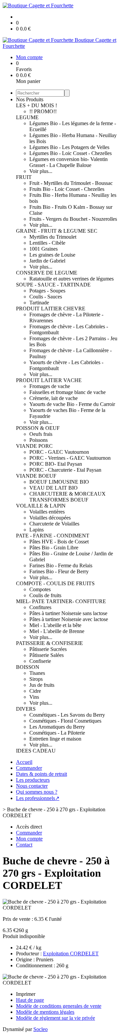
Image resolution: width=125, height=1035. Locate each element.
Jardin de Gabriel (47, 261)
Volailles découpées (50, 517)
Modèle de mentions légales (45, 1012)
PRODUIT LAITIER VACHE (49, 380)
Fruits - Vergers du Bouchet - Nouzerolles (73, 219)
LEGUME (27, 117)
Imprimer (25, 994)
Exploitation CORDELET (71, 953)
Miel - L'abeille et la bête (55, 625)
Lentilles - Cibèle (47, 243)
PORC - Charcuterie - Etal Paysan (65, 470)
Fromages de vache (49, 386)
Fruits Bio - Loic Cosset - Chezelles (66, 189)
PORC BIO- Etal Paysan (55, 464)
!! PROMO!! (43, 111)
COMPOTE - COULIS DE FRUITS (55, 583)
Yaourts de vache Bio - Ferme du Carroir (72, 404)
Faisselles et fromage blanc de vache (67, 392)
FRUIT (24, 177)
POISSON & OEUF (38, 428)
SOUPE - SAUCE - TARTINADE (53, 284)
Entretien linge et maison (55, 739)
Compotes (40, 589)
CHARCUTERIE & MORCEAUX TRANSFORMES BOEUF (67, 497)
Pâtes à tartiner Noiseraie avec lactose (68, 619)
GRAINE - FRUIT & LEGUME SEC (56, 231)
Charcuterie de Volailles (54, 523)
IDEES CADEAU (36, 751)
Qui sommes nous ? (36, 792)
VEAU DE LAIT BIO (53, 488)
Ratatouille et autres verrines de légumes (71, 278)
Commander (29, 768)
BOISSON (27, 667)
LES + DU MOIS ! (36, 105)
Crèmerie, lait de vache (53, 398)
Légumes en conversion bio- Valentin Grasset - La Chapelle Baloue (68, 162)
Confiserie (40, 661)
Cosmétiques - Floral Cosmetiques (65, 721)
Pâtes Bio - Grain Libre (53, 547)
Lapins (36, 529)
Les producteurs (33, 780)
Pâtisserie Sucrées (48, 649)
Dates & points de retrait (41, 774)
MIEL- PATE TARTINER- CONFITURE (61, 601)
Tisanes (37, 673)
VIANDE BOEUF (36, 476)
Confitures (40, 607)
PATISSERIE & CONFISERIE (49, 643)
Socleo (40, 1029)
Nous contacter (32, 786)
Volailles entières (47, 512)
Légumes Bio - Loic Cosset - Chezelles (70, 153)
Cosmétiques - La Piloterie (57, 733)
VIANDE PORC (34, 446)
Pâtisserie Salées (46, 655)
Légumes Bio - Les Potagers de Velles (69, 147)
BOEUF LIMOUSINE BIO (59, 482)
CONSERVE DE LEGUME (46, 273)
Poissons (38, 440)
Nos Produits (29, 99)
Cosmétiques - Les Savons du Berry (67, 715)
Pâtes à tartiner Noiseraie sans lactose (68, 613)
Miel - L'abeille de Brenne (56, 631)
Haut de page (30, 1000)
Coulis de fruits (45, 595)
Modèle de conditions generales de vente (58, 1006)
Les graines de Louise (52, 255)
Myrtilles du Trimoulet (52, 237)
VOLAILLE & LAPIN (41, 506)
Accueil (24, 762)
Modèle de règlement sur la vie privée (55, 1018)
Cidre (35, 691)
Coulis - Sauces (45, 296)
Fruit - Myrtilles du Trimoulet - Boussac (71, 183)
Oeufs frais (40, 434)
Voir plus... (40, 171)
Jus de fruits (41, 685)
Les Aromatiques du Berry (57, 727)
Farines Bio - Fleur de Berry (59, 571)
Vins (34, 697)
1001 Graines (43, 249)
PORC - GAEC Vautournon (59, 452)
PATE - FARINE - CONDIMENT (52, 535)
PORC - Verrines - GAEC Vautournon (70, 458)
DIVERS (26, 709)
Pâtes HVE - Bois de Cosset (59, 541)
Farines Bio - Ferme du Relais (60, 565)
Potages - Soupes (47, 290)
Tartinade (39, 302)
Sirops (36, 679)
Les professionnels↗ (37, 798)
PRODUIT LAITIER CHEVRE (50, 308)
